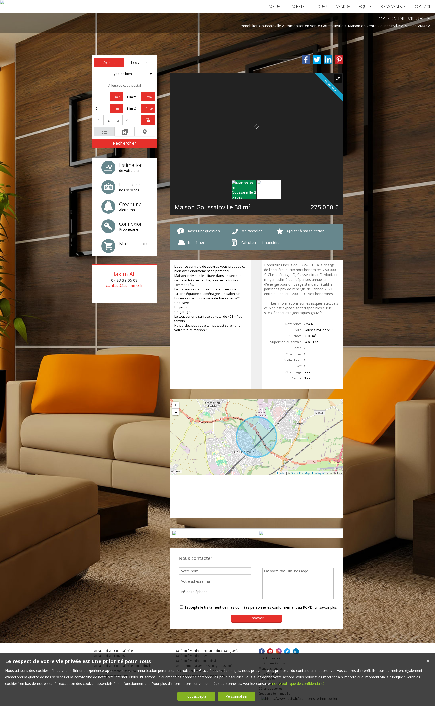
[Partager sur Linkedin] (328, 59)
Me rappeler (251, 231)
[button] (109, 62)
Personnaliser (237, 696)
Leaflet (281, 473)
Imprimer (196, 243)
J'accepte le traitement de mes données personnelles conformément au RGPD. (249, 607)
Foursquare (319, 473)
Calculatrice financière (260, 243)
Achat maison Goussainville (113, 651)
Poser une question (204, 231)
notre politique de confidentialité (298, 683)
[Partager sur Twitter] (317, 59)
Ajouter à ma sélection (305, 231)
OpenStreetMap (300, 473)
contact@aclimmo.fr (124, 285)
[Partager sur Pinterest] (339, 59)
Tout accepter (196, 696)
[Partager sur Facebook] (306, 59)
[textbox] (124, 85)
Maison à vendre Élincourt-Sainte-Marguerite (207, 651)
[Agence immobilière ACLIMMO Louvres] (2, 2)
